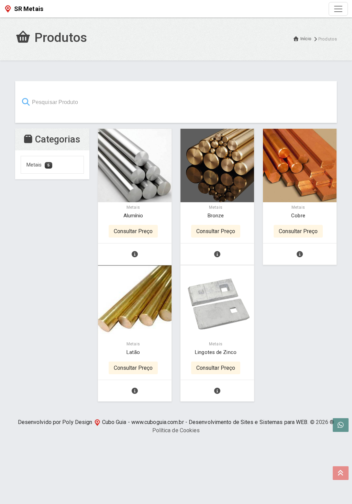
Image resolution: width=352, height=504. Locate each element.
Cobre (298, 216)
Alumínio (133, 216)
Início (305, 38)
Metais (38, 165)
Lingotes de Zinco (215, 352)
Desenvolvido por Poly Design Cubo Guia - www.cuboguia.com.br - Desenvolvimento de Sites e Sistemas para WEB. (163, 422)
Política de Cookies (176, 430)
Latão (133, 352)
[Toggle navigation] (338, 9)
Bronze (216, 216)
